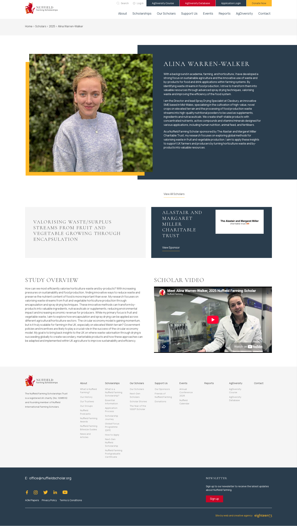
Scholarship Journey (111, 417)
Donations (160, 401)
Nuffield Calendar (184, 402)
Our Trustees (87, 401)
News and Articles (85, 435)
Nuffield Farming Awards (88, 420)
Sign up (214, 499)
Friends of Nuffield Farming (163, 395)
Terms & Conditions (70, 500)
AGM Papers (32, 500)
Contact (264, 13)
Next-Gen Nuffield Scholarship (111, 442)
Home (28, 26)
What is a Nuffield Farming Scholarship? (113, 392)
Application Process (111, 409)
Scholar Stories (138, 401)
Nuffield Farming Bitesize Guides (88, 427)
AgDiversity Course (163, 3)
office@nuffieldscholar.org (50, 478)
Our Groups (86, 405)
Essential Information (111, 402)
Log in (140, 3)
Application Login (231, 3)
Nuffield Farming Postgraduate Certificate (113, 453)
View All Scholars (174, 194)
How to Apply (112, 434)
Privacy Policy (49, 500)
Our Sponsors (162, 389)
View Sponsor (171, 247)
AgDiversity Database (197, 3)
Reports (224, 13)
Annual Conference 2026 (186, 392)
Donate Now (259, 3)
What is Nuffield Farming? (88, 391)
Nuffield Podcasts (85, 412)
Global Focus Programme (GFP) (112, 427)
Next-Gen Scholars (135, 395)
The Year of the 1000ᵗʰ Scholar (138, 407)
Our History (86, 396)
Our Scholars (137, 389)
